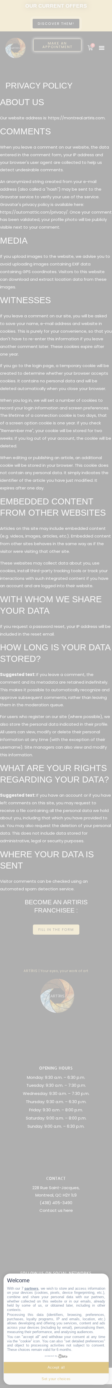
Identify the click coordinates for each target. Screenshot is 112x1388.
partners (31, 1288)
